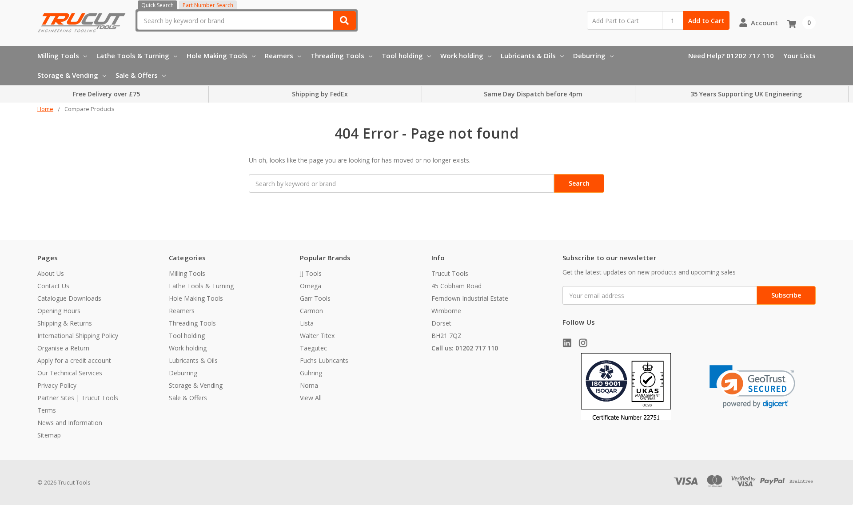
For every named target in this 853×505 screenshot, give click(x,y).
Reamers (279, 55)
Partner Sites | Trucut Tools (77, 398)
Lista (307, 323)
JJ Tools (311, 273)
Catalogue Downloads (69, 298)
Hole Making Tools (217, 55)
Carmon (311, 310)
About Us (50, 273)
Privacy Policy (56, 385)
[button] (752, 386)
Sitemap (49, 435)
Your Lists (799, 55)
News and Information (69, 422)
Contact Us (53, 286)
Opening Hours (58, 310)
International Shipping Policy (77, 335)
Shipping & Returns (64, 323)
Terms (46, 410)
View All (311, 398)
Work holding (461, 55)
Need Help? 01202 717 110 (731, 55)
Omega (310, 286)
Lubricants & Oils (528, 55)
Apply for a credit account (74, 360)
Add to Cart (706, 20)
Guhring (311, 373)
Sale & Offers (137, 75)
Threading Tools (337, 55)
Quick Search (157, 5)
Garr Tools (315, 298)
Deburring (589, 55)
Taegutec (313, 348)
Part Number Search (208, 5)
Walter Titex (317, 335)
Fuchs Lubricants (324, 360)
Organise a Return (63, 348)
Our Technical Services (69, 373)
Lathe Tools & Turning (132, 55)
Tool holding (402, 55)
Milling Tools (58, 55)
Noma (309, 385)
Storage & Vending (67, 75)
